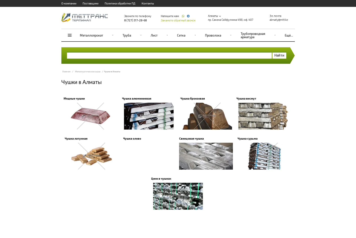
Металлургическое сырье (87, 71)
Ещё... (289, 35)
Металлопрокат (91, 35)
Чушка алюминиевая (136, 98)
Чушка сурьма (248, 138)
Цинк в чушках (161, 178)
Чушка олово (132, 138)
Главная (66, 71)
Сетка (181, 35)
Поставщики (90, 3)
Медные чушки (74, 98)
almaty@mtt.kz (279, 19)
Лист (154, 35)
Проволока (213, 35)
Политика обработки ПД (120, 3)
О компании (68, 3)
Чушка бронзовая (192, 98)
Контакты (147, 3)
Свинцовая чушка (191, 138)
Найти (279, 55)
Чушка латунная (76, 138)
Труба (127, 35)
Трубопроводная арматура (253, 35)
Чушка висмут (246, 98)
